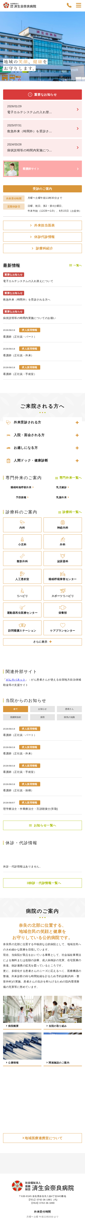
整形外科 (22, 561)
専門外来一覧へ (70, 477)
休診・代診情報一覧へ (45, 883)
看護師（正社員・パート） (20, 336)
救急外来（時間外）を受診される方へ (27, 299)
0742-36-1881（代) (47, 1199)
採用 (42, 717)
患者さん (69, 709)
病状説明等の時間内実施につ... (29, 147)
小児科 (22, 544)
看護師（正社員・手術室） (20, 374)
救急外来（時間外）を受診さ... (29, 128)
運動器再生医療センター (22, 612)
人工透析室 (22, 579)
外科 (62, 544)
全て (15, 709)
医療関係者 (15, 717)
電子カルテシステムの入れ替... (29, 109)
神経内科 (62, 527)
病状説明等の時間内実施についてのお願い (29, 318)
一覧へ (77, 265)
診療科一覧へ (72, 512)
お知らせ (42, 709)
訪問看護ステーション (22, 630)
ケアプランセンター (62, 630)
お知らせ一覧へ (45, 825)
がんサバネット (16, 679)
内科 (22, 527)
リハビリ (22, 595)
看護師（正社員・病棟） (18, 790)
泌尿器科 (62, 561)
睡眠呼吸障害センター (63, 579)
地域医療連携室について (44, 1138)
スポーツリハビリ (63, 595)
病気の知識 (69, 717)
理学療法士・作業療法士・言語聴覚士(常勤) (30, 808)
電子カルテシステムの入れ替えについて (28, 281)
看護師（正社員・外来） (18, 355)
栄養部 (63, 612)
